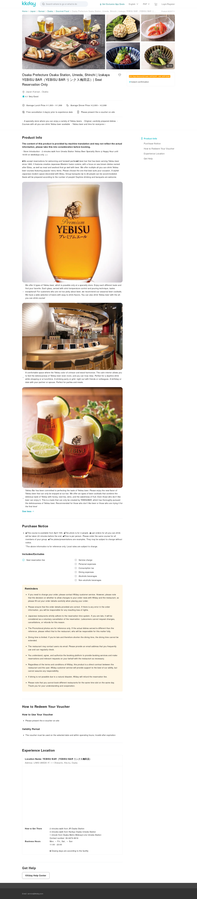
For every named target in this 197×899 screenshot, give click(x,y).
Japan (33, 11)
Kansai (41, 11)
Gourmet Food (62, 11)
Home (24, 11)
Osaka (50, 11)
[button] (30, 96)
